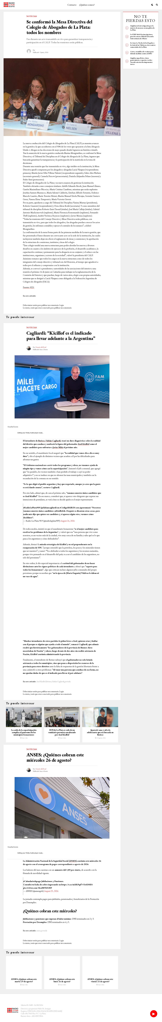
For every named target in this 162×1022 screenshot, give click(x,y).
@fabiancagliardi (49, 507)
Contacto (71, 4)
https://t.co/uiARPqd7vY (73, 884)
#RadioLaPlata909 (31, 507)
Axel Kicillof (83, 444)
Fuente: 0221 (28, 287)
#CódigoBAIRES (67, 507)
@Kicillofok (59, 511)
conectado (46, 308)
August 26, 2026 (67, 520)
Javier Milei (58, 447)
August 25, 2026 (51, 891)
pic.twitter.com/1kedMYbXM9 (37, 887)
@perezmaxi (84, 507)
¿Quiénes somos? (87, 4)
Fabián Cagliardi (53, 440)
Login (61, 305)
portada (68, 682)
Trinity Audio (30, 433)
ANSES (72, 861)
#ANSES (89, 884)
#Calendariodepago (32, 881)
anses (39, 931)
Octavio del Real (40, 347)
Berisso (41, 440)
